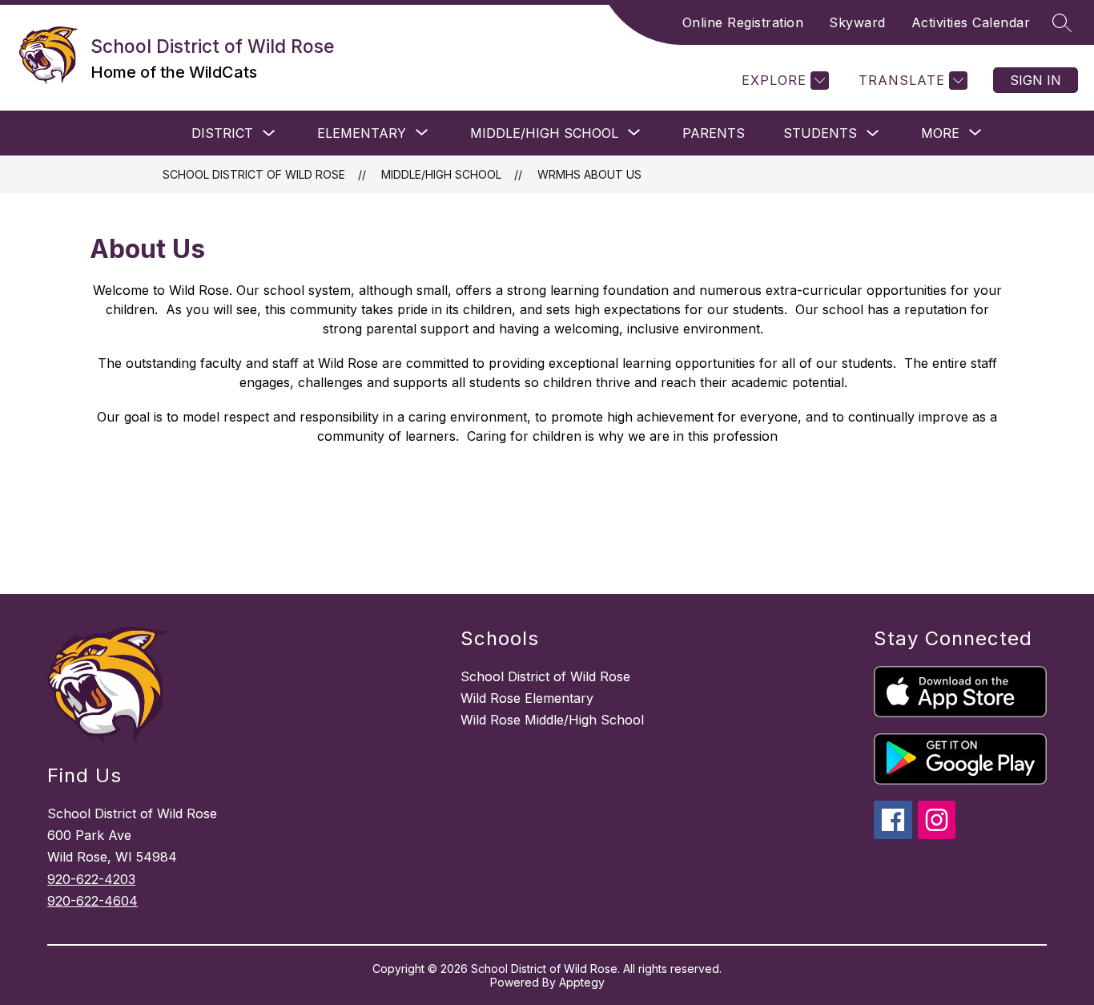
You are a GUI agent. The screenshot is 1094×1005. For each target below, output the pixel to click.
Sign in (1035, 80)
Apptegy (582, 982)
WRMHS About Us (589, 174)
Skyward (857, 22)
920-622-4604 (92, 901)
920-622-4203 (91, 879)
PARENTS (713, 133)
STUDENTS (820, 133)
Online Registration (743, 22)
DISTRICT (222, 133)
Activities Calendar (971, 22)
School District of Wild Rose (254, 174)
